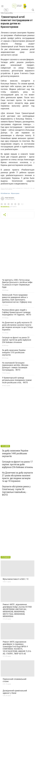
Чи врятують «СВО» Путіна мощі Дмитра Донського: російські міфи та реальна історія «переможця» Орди (17, 283)
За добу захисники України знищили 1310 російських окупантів (13, 352)
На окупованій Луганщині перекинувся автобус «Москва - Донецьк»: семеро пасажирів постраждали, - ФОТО (15, 366)
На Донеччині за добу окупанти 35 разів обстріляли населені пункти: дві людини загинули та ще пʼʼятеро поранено (17, 326)
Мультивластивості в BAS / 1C (16, 579)
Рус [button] (6, 10)
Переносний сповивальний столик (14, 680)
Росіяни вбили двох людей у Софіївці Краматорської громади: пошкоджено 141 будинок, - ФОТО (16, 312)
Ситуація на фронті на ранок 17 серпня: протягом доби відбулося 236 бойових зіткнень (17, 464)
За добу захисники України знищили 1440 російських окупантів (15, 453)
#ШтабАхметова (5, 193)
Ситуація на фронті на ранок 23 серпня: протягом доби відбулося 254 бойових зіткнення (16, 339)
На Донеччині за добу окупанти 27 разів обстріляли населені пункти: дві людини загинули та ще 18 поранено (17, 476)
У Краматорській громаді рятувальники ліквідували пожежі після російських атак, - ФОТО (17, 380)
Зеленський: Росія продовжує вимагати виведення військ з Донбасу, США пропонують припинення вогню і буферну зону (17, 298)
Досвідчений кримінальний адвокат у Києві (15, 691)
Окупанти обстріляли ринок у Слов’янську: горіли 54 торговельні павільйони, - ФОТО (16, 490)
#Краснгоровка (15, 193)
